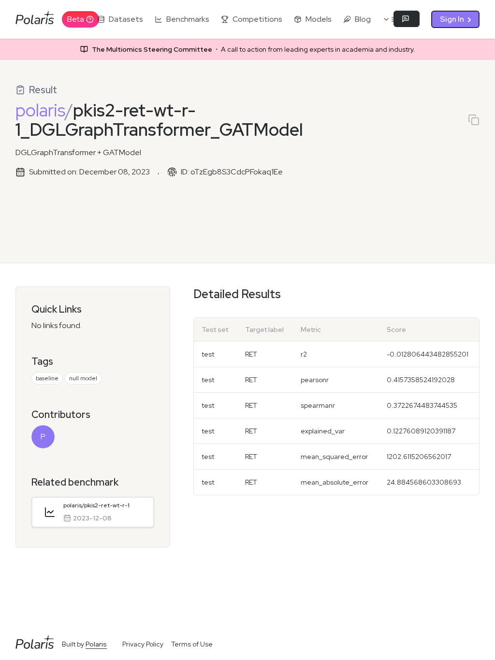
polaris (40, 110)
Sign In (452, 19)
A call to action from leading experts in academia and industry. (253, 49)
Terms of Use (192, 644)
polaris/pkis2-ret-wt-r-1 (96, 505)
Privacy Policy (142, 644)
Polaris (96, 644)
